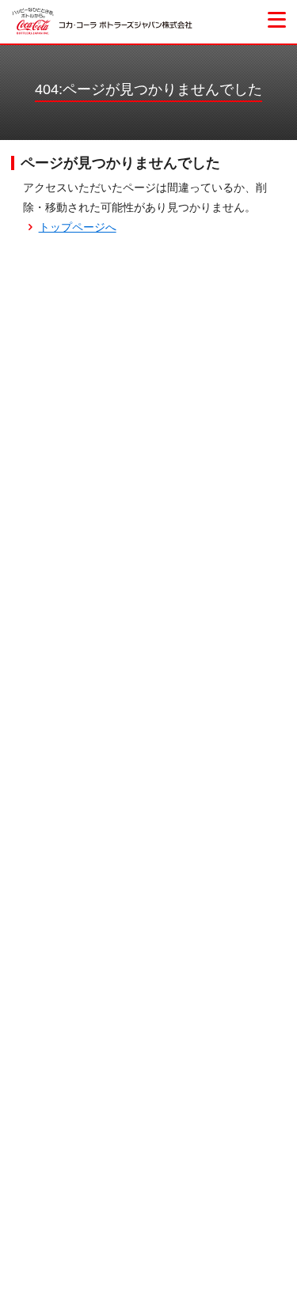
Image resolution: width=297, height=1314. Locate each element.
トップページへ (77, 227)
